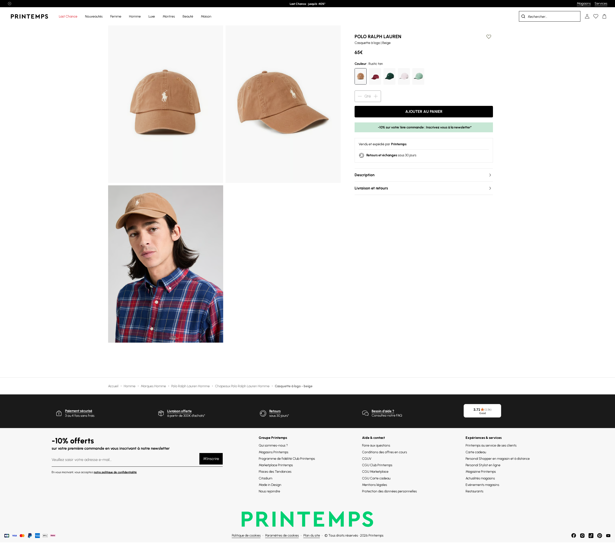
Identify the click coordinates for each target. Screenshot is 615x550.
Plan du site (311, 535)
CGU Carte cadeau (376, 478)
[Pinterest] (600, 535)
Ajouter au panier (424, 111)
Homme (130, 386)
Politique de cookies (246, 535)
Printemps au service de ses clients (491, 445)
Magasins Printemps (273, 452)
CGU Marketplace (375, 472)
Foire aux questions (376, 445)
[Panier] (604, 16)
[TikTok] (591, 535)
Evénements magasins (482, 485)
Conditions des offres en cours (384, 452)
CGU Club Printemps (377, 465)
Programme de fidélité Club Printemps (287, 459)
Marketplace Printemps (276, 465)
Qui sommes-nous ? (273, 445)
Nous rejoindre (269, 491)
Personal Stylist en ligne (483, 465)
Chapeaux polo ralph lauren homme (242, 386)
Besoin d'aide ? (383, 411)
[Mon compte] (587, 16)
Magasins (584, 3)
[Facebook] (574, 535)
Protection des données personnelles (389, 491)
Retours (275, 411)
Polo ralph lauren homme (190, 386)
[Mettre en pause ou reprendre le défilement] (10, 4)
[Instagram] (582, 535)
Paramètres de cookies (282, 535)
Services (601, 3)
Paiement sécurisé (78, 411)
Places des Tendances (275, 472)
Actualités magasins (480, 478)
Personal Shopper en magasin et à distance (498, 459)
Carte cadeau (476, 452)
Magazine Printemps (481, 472)
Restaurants (474, 491)
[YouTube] (608, 535)
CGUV (366, 459)
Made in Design (270, 485)
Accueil (113, 386)
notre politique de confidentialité (115, 472)
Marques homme (154, 386)
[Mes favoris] (596, 16)
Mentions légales (374, 485)
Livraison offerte (179, 411)
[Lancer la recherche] (523, 16)
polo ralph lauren (378, 36)
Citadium (265, 478)
